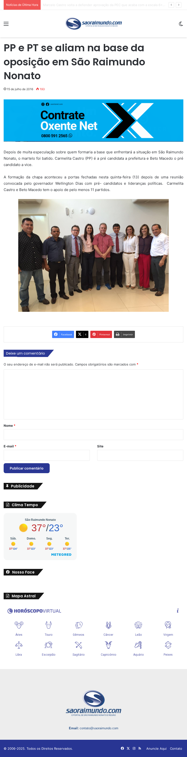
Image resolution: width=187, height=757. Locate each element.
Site (100, 446)
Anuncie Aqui (156, 748)
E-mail (10, 446)
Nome (9, 425)
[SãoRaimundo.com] (93, 23)
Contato (176, 748)
